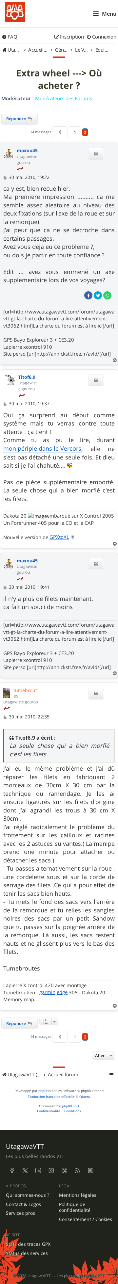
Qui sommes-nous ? (27, 1195)
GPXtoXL (59, 537)
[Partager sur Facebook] (88, 295)
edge (62, 992)
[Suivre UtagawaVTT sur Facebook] (12, 1171)
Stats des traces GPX (28, 1244)
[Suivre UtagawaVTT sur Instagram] (51, 1171)
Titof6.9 (26, 377)
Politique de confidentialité (74, 1207)
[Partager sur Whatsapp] (107, 295)
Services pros (20, 1213)
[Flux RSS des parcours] (77, 1171)
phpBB (43, 1091)
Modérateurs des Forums (63, 98)
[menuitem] (9, 36)
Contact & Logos (23, 1204)
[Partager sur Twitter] (98, 295)
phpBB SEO (70, 1106)
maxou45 (27, 150)
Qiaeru (84, 1097)
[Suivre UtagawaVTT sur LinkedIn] (38, 1171)
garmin (47, 992)
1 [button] (75, 132)
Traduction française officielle (51, 1097)
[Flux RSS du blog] (90, 1171)
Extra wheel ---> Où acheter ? (59, 79)
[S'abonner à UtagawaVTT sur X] (25, 1171)
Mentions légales (77, 1195)
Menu (109, 13)
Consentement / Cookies (85, 1219)
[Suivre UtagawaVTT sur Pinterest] (64, 1171)
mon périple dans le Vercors (42, 448)
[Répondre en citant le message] (96, 154)
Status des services (27, 1253)
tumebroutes (25, 693)
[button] (60, 132)
